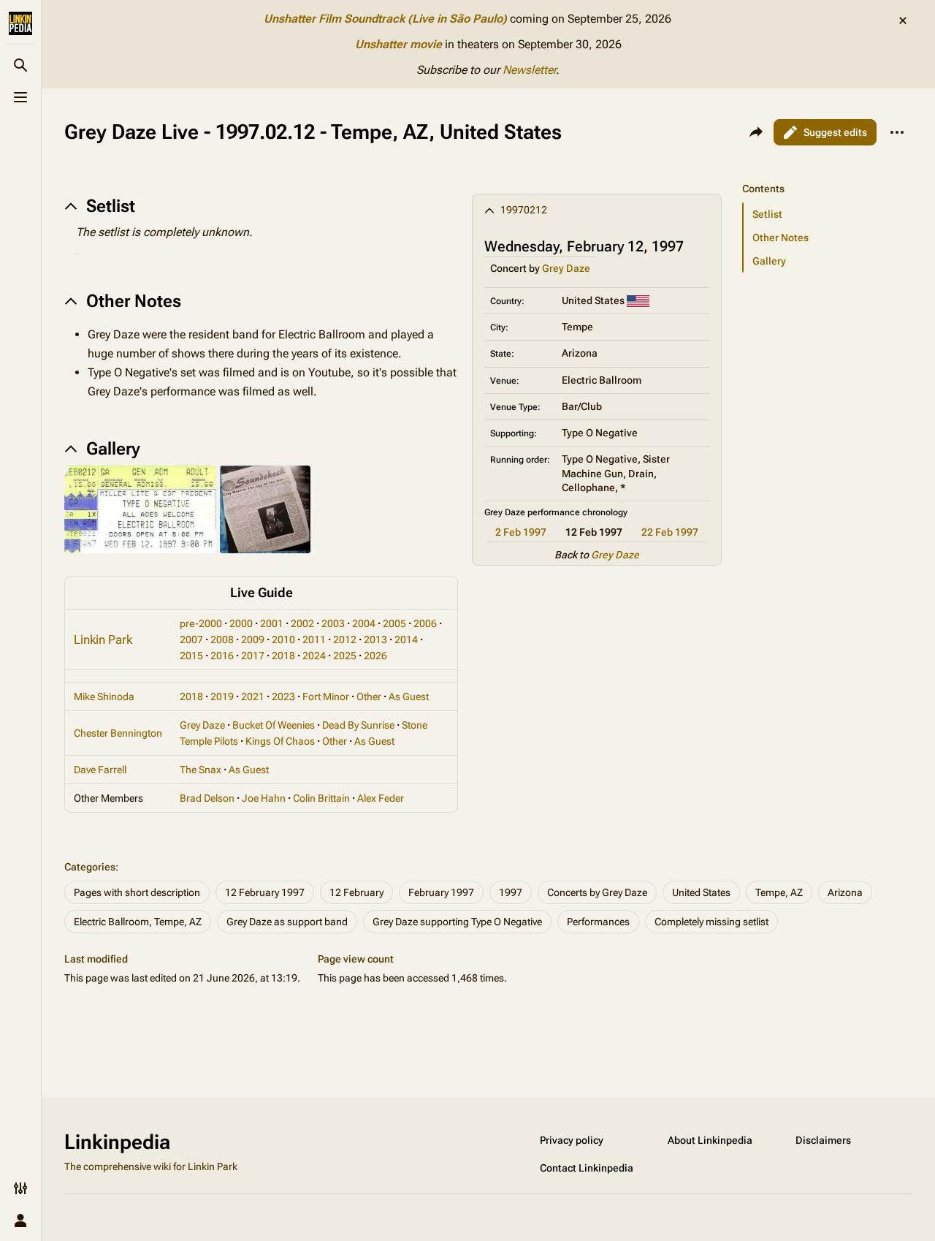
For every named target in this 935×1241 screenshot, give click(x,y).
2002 (302, 623)
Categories (89, 867)
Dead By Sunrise (358, 725)
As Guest (409, 696)
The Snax (200, 769)
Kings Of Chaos (280, 741)
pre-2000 (201, 623)
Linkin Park (103, 639)
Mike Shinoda (104, 696)
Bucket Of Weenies (273, 725)
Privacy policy (571, 1140)
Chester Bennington (118, 733)
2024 (314, 655)
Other (368, 696)
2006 (425, 623)
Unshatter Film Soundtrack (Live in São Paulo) (385, 19)
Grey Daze (566, 268)
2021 (252, 696)
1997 (510, 892)
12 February (356, 892)
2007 (191, 639)
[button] (824, 174)
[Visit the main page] (20, 23)
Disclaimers (823, 1140)
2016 (222, 655)
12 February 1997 (265, 892)
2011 (314, 639)
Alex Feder (380, 798)
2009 (252, 639)
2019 (222, 696)
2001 (271, 623)
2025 (344, 655)
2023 (283, 696)
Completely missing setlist (711, 921)
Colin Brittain (321, 798)
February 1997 (441, 892)
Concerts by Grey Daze (597, 892)
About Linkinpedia (710, 1140)
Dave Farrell (100, 769)
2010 (283, 639)
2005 (394, 623)
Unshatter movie (398, 44)
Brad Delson (207, 798)
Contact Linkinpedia (586, 1168)
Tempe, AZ (779, 892)
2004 (363, 623)
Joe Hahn (264, 798)
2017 (252, 655)
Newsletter (529, 70)
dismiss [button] (903, 20)
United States (701, 892)
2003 (333, 623)
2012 (344, 639)
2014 (406, 639)
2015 (191, 655)
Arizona (845, 892)
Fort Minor (325, 696)
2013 (375, 639)
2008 (222, 639)
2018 (283, 655)
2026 (375, 655)
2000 (241, 623)
